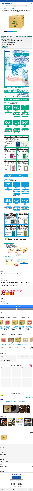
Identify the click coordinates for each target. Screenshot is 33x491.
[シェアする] (2, 31)
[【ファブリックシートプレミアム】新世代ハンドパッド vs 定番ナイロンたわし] (11, 422)
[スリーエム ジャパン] (11, 397)
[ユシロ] (18, 399)
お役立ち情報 (2, 471)
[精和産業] (21, 397)
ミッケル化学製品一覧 (5, 47)
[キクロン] (28, 395)
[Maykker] (3, 399)
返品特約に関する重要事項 (4, 303)
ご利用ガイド (2, 464)
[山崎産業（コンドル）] (13, 399)
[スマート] (6, 397)
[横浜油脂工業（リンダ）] (23, 399)
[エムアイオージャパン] (3, 395)
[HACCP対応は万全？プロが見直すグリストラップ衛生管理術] (19, 422)
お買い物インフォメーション (4, 466)
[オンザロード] (18, 395)
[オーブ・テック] (13, 395)
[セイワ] (16, 397)
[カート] (28, 3)
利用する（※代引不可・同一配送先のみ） (13, 288)
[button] (32, 3)
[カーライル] (23, 395)
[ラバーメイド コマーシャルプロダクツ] (28, 399)
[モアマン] (8, 399)
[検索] (26, 6)
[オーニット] (8, 395)
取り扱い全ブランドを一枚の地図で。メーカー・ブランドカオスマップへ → (16, 401)
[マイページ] (30, 3)
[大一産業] (26, 397)
